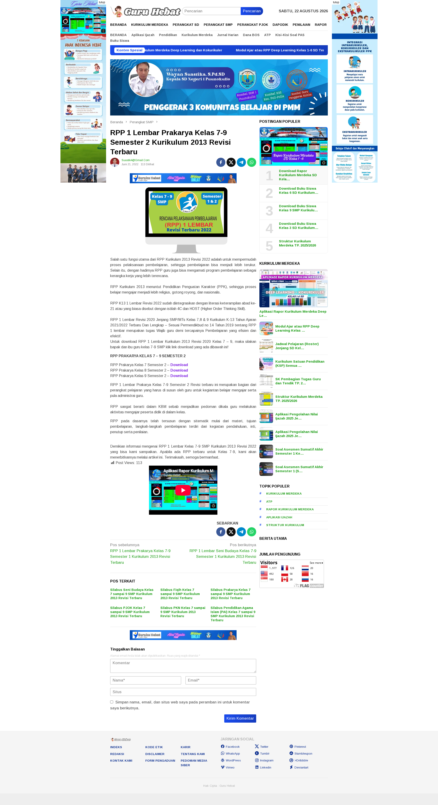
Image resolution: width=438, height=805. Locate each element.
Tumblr (264, 753)
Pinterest (300, 746)
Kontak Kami (121, 760)
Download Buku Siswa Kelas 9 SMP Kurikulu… (298, 208)
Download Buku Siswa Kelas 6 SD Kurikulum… (298, 190)
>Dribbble (301, 760)
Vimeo (230, 767)
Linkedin (265, 767)
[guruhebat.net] (146, 11)
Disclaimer (154, 754)
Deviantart (301, 767)
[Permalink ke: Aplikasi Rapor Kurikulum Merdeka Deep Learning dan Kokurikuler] (293, 288)
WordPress (233, 760)
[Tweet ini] (231, 162)
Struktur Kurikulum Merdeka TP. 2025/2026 (297, 243)
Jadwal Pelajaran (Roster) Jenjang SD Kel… (297, 346)
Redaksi (117, 754)
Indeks (116, 747)
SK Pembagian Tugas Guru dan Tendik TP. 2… (298, 381)
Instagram (267, 760)
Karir (185, 747)
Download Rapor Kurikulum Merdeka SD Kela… (298, 175)
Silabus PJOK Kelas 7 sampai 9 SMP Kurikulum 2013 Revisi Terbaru (130, 612)
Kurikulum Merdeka (284, 493)
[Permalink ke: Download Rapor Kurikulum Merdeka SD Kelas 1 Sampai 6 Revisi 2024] (293, 146)
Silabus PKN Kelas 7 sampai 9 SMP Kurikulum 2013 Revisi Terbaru (182, 612)
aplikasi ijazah (279, 517)
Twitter (264, 746)
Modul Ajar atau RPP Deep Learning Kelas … (297, 328)
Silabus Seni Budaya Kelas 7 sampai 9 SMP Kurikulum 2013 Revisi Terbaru (132, 594)
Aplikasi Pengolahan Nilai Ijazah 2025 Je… (296, 416)
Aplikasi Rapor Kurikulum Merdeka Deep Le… (292, 313)
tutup (102, 2)
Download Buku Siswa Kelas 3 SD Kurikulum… (298, 226)
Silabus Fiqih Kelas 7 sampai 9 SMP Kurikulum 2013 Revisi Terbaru (180, 594)
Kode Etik (154, 747)
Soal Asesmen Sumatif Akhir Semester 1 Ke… (299, 451)
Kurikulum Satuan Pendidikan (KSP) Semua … (299, 363)
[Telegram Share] (241, 162)
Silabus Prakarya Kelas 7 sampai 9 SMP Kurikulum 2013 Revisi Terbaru (230, 594)
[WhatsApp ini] (251, 162)
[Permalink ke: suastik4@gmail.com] (114, 162)
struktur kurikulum (285, 525)
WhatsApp (233, 753)
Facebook (233, 746)
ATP (269, 501)
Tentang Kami (193, 754)
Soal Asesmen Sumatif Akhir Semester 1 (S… (299, 469)
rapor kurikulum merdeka (290, 509)
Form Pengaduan (160, 760)
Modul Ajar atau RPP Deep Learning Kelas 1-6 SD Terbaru (254, 50)
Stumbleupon (303, 753)
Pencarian (252, 11)
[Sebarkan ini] (220, 162)
